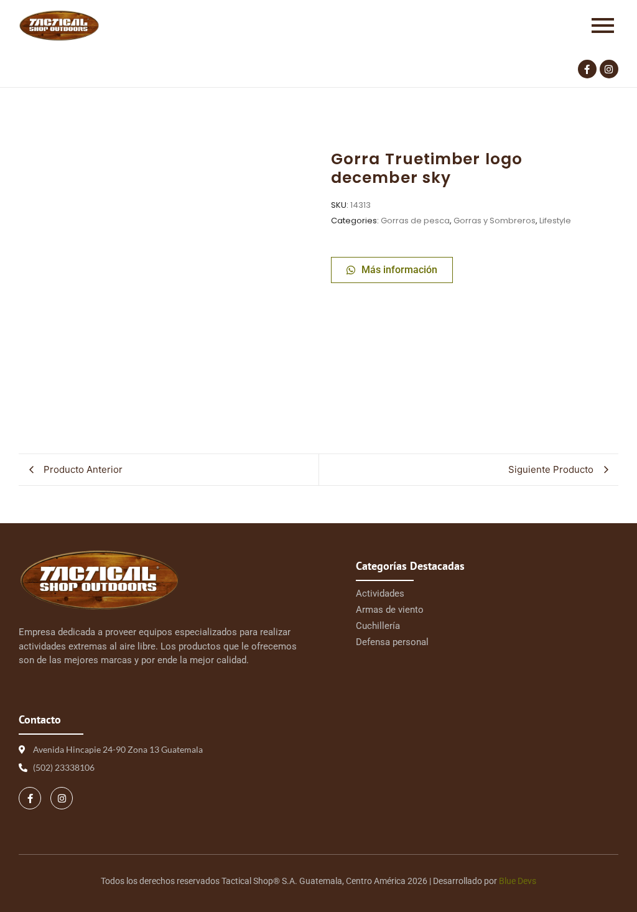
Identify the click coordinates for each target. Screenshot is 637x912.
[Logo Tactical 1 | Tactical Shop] (59, 25)
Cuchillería (378, 625)
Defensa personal (392, 642)
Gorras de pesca (415, 220)
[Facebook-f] (587, 69)
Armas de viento (390, 609)
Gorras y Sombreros (494, 220)
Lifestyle (555, 220)
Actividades (380, 593)
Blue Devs (517, 881)
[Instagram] (609, 69)
